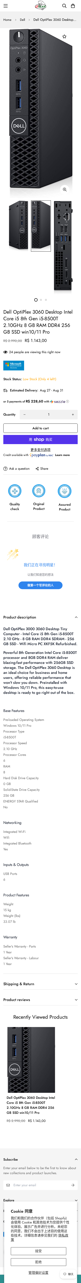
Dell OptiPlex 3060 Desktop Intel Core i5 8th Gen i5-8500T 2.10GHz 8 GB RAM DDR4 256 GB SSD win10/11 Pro (31, 1105)
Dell (22, 19)
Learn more (62, 455)
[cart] (73, 6)
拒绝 (38, 1262)
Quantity (9, 414)
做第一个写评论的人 (40, 585)
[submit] (73, 1185)
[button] (40, 401)
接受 (38, 1251)
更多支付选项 (40, 449)
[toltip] (64, 189)
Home (7, 19)
